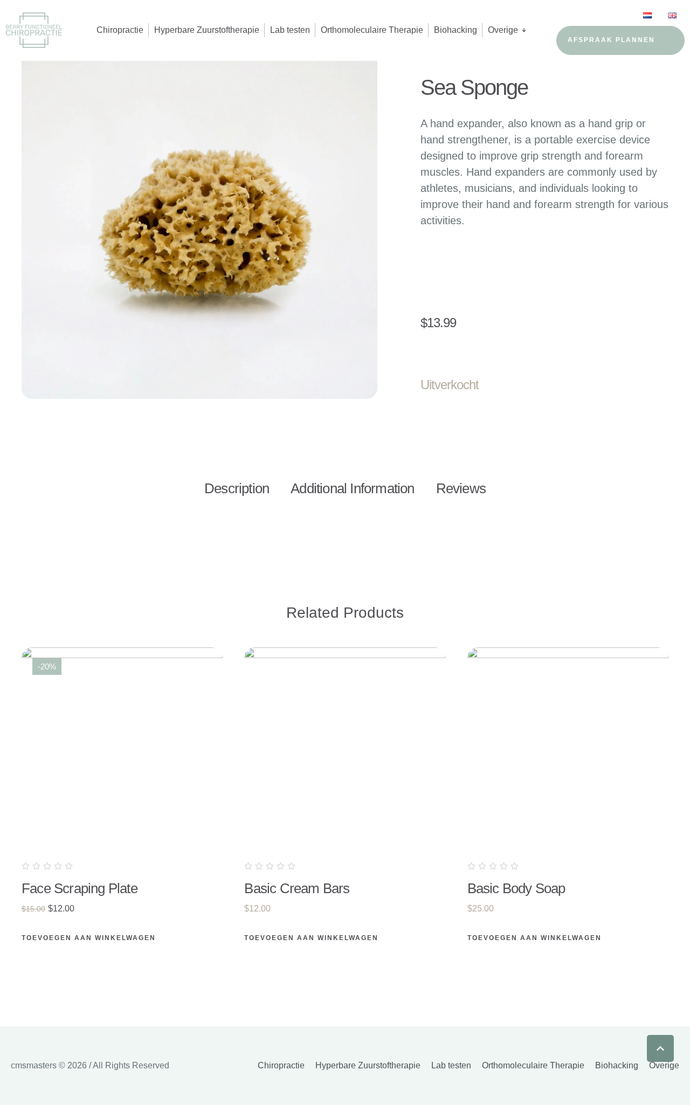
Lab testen (451, 1065)
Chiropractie (281, 1065)
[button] (660, 1048)
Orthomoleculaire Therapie (533, 1065)
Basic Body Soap (516, 888)
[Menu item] (647, 15)
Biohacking (616, 1065)
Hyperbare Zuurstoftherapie (367, 1065)
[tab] (236, 489)
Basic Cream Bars (296, 888)
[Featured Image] (122, 747)
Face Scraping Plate (79, 888)
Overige (664, 1065)
